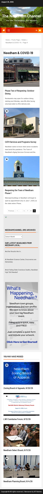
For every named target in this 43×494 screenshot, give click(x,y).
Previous (11, 211)
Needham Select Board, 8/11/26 (17, 450)
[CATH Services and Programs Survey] (22, 123)
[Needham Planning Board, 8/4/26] (22, 466)
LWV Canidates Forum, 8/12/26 (17, 419)
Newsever (28, 492)
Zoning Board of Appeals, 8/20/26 (18, 388)
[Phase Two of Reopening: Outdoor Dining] (22, 72)
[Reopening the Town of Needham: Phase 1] (22, 171)
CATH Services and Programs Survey (20, 142)
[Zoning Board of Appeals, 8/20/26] (22, 373)
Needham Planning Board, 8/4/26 (18, 481)
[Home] (4, 30)
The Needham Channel (21, 15)
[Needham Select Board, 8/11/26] (22, 435)
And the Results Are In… (13, 251)
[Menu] (8, 30)
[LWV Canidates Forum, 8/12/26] (22, 404)
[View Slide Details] (21, 220)
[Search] (36, 30)
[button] (8, 30)
